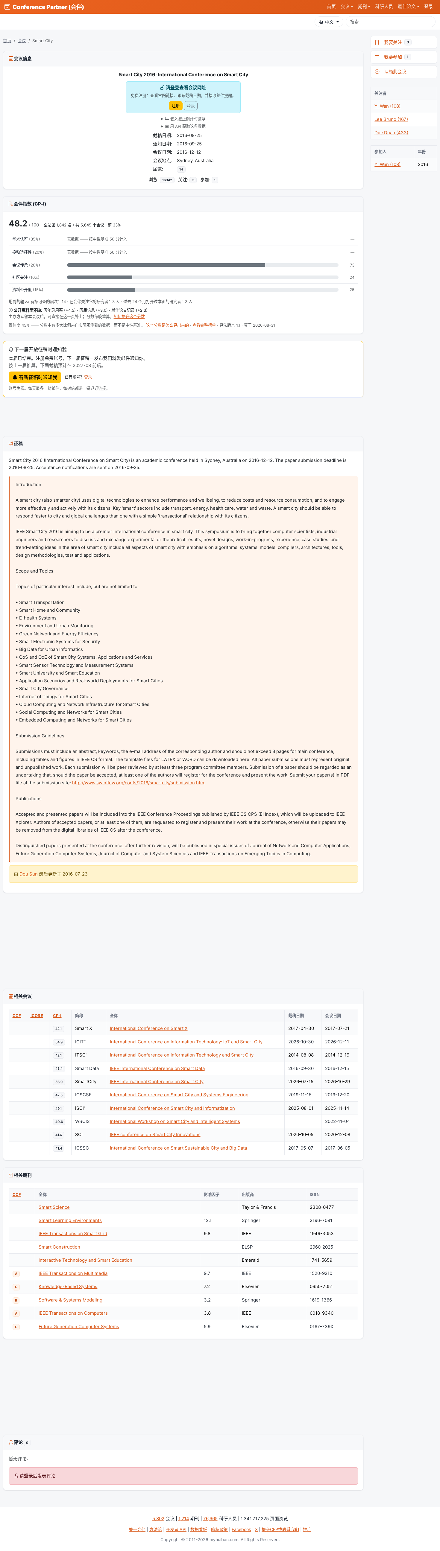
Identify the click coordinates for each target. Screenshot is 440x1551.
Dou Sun (28, 874)
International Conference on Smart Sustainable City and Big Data (178, 1148)
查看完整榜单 (204, 325)
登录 (428, 6)
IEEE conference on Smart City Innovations (155, 1134)
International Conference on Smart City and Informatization (172, 1108)
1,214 (183, 1518)
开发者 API (176, 1529)
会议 (22, 40)
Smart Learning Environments (70, 1220)
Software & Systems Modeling (70, 1300)
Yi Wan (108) (387, 106)
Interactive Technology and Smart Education (85, 1260)
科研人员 (384, 6)
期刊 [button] (362, 6)
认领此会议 (394, 71)
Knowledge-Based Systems (68, 1286)
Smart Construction (59, 1247)
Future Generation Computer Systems (79, 1326)
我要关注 (395, 42)
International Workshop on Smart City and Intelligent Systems (175, 1121)
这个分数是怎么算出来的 (167, 325)
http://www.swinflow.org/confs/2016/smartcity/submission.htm (138, 783)
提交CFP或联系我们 (280, 1529)
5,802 (158, 1518)
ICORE (37, 1015)
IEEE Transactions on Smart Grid (73, 1233)
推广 (307, 1529)
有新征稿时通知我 (37, 377)
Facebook (241, 1529)
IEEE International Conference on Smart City (157, 1081)
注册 (176, 105)
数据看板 (198, 1529)
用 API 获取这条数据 (187, 126)
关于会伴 (137, 1529)
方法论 (155, 1529)
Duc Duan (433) (391, 133)
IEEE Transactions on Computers (73, 1313)
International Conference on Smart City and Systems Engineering (179, 1095)
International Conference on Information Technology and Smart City (182, 1055)
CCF (17, 1015)
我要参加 (395, 57)
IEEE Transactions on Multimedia (73, 1273)
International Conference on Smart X (149, 1028)
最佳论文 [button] (407, 6)
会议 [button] (345, 6)
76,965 (210, 1518)
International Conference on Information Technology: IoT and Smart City (186, 1042)
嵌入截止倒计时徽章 (187, 118)
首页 (331, 6)
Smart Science (54, 1207)
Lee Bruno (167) (391, 119)
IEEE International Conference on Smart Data (157, 1068)
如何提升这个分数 (129, 316)
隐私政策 (219, 1529)
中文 (329, 21)
